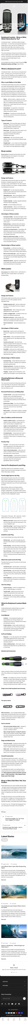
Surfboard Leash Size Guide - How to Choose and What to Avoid (12, 828)
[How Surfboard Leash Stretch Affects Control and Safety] (14, 892)
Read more (3, 879)
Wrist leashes (4, 272)
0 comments (14, 864)
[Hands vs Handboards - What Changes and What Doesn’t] (14, 931)
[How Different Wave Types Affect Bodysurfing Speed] (14, 852)
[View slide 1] (11, 972)
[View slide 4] (16, 972)
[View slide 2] (13, 972)
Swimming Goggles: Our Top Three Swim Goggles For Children (14, 819)
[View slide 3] (15, 972)
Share (4, 811)
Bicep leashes (4, 154)
